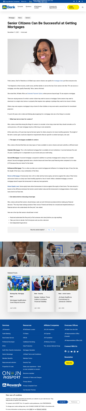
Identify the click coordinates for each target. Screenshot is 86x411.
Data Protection (27, 346)
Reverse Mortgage (14, 176)
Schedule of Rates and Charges (32, 377)
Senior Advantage (7, 354)
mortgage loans (58, 81)
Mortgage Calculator (29, 350)
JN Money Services (49, 342)
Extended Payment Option (35, 93)
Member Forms (27, 358)
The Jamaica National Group (52, 346)
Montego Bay (13, 293)
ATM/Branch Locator (29, 329)
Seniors (28, 18)
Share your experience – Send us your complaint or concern (32, 368)
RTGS (4, 346)
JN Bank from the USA (71, 329)
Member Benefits (7, 358)
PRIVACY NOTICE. (42, 409)
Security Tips (27, 362)
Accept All (62, 402)
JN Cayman (47, 333)
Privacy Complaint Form (30, 386)
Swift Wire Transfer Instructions (11, 350)
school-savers (66, 293)
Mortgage (12, 18)
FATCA (25, 338)
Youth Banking (6, 333)
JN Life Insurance (49, 329)
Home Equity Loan (13, 186)
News (20, 18)
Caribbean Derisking (29, 342)
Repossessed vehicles (9, 362)
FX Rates (25, 333)
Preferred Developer (8, 342)
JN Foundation (48, 338)
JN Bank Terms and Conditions (32, 354)
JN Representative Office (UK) (73, 340)
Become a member (28, 373)
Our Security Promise (29, 390)
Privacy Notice (27, 381)
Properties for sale (8, 366)
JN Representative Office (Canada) (71, 335)
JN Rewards (6, 329)
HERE (30, 409)
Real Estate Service (8, 338)
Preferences (74, 402)
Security (40, 293)
